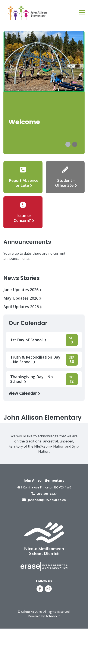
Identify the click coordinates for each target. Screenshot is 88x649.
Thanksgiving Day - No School (31, 379)
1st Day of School (27, 339)
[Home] (27, 13)
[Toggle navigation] (82, 12)
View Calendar (23, 393)
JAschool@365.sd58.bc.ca (47, 500)
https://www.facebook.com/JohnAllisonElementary (40, 589)
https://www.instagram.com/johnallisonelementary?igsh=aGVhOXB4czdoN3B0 (48, 589)
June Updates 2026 (21, 289)
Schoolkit (52, 616)
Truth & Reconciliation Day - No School (35, 360)
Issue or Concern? (22, 218)
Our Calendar (28, 323)
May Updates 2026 (21, 298)
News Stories (21, 278)
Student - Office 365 (65, 183)
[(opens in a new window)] (44, 538)
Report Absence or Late (23, 183)
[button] (67, 144)
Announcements (27, 242)
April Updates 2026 (21, 306)
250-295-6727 (47, 494)
